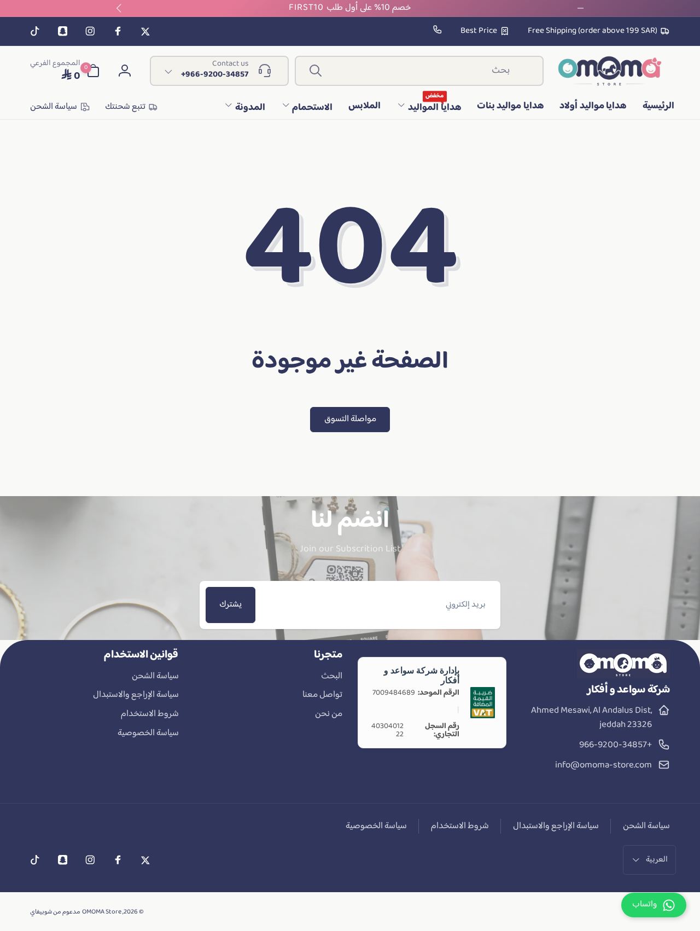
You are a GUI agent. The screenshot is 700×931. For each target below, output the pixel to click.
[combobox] (419, 71)
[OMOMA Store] (623, 676)
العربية (657, 859)
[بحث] (316, 71)
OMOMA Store (101, 912)
